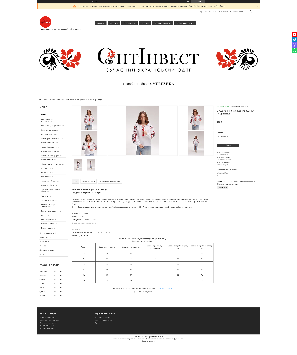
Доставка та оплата (163, 23)
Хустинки (44, 196)
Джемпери (45, 168)
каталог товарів (166, 288)
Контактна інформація (103, 320)
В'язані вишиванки (48, 151)
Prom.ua (160, 337)
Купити (228, 145)
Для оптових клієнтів (185, 23)
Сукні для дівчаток (48, 130)
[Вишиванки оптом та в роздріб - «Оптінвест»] (45, 22)
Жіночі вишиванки (57, 100)
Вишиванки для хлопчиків (47, 120)
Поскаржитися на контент (155, 339)
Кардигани (45, 172)
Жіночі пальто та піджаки (51, 164)
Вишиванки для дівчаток (51, 126)
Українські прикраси (49, 200)
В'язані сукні (46, 177)
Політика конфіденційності (174, 339)
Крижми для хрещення (50, 211)
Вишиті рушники (47, 219)
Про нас (42, 246)
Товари (113, 23)
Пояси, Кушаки (47, 228)
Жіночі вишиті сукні (47, 328)
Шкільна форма (47, 134)
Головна (100, 23)
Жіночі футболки (47, 185)
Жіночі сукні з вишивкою (50, 138)
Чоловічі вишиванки (49, 147)
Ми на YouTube (45, 237)
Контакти (145, 23)
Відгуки (42, 254)
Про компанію (129, 23)
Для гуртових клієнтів (47, 233)
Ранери (44, 215)
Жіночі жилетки (47, 160)
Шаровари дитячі (48, 224)
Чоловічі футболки (48, 181)
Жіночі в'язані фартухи (50, 155)
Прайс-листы (44, 241)
